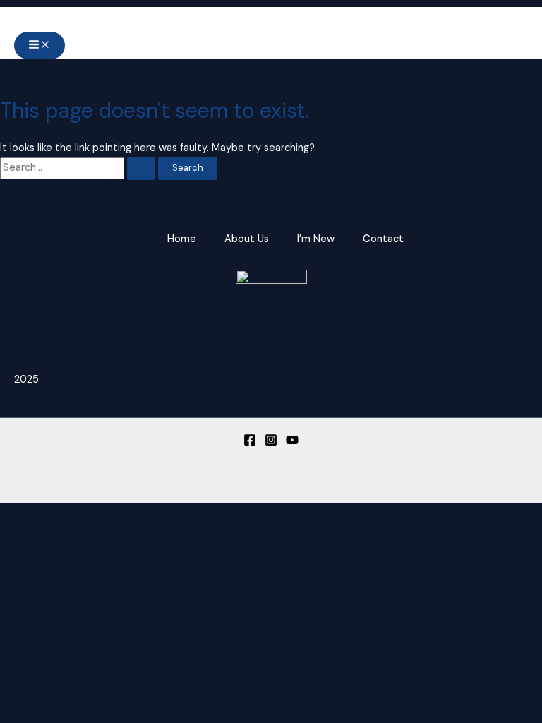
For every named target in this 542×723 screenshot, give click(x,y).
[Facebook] (249, 443)
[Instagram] (271, 443)
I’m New (316, 239)
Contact (383, 239)
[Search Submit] (141, 168)
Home (181, 239)
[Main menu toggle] (39, 45)
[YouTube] (292, 443)
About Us (246, 239)
